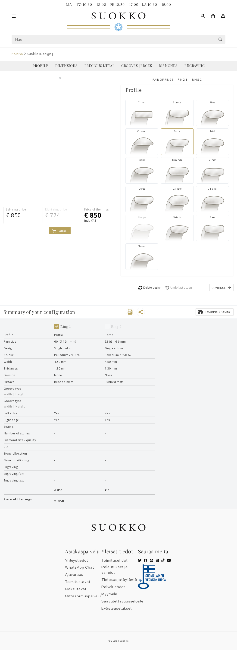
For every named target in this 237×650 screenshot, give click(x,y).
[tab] (177, 90)
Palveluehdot (113, 587)
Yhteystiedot (76, 560)
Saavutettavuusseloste (122, 601)
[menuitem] (40, 66)
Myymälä (109, 594)
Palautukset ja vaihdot (114, 570)
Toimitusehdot (114, 560)
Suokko (123, 641)
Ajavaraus (74, 575)
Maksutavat (76, 589)
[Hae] (220, 39)
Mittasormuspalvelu (83, 596)
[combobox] (118, 39)
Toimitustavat (77, 582)
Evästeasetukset (116, 608)
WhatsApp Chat (79, 567)
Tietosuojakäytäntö (119, 580)
